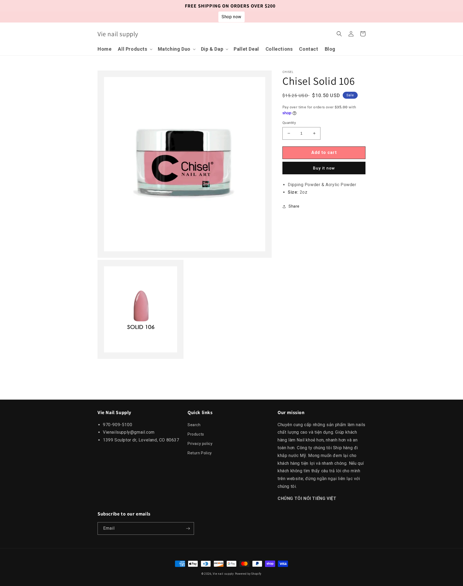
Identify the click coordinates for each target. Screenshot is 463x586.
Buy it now (324, 167)
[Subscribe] (188, 528)
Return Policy (200, 453)
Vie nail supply (223, 573)
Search (194, 425)
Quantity (289, 123)
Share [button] (294, 206)
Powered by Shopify (248, 573)
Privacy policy (200, 443)
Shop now (231, 16)
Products (196, 434)
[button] (134, 49)
